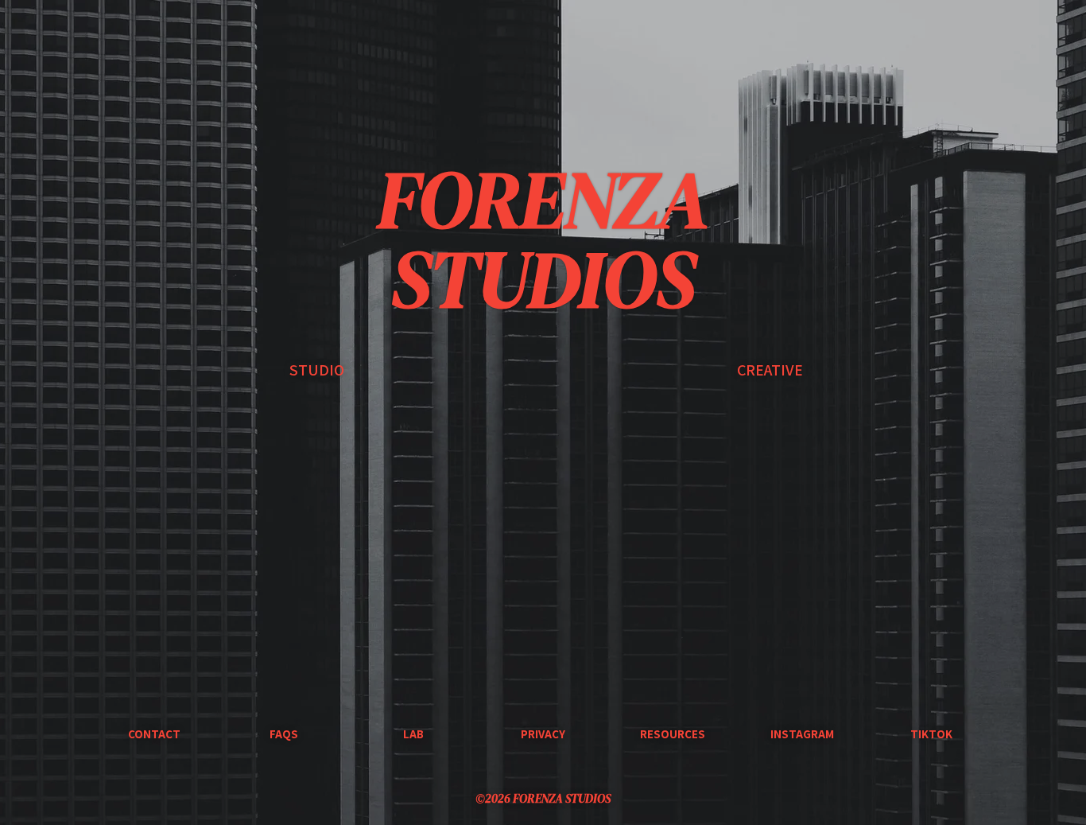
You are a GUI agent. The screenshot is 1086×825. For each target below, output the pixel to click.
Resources (672, 733)
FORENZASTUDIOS (543, 238)
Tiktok (931, 733)
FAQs (284, 733)
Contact (154, 733)
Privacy (543, 733)
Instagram (802, 733)
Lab (413, 733)
